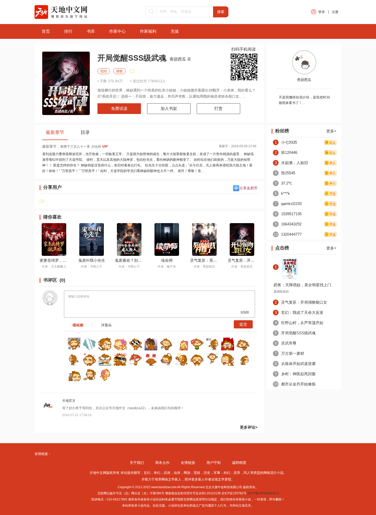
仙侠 (177, 473)
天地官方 (68, 401)
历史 (207, 473)
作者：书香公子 (91, 266)
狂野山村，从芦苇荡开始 (299, 323)
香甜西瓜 (178, 59)
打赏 (218, 108)
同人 (247, 473)
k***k (282, 193)
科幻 (227, 473)
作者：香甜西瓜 (204, 266)
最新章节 (55, 132)
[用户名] (48, 413)
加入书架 (169, 108)
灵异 (237, 473)
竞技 (197, 473)
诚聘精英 (239, 463)
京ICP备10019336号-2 (263, 493)
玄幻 (147, 473)
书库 (91, 31)
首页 (46, 31)
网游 (187, 473)
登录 (321, 12)
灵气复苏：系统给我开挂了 (213, 260)
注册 (335, 12)
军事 (217, 473)
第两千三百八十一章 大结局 (84, 146)
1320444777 (288, 234)
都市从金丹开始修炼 (295, 384)
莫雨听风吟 (281, 291)
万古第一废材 (289, 353)
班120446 (286, 152)
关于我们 (137, 463)
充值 (175, 31)
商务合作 (162, 463)
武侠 (167, 473)
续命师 (167, 260)
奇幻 (157, 473)
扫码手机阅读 (243, 49)
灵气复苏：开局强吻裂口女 (251, 260)
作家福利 (148, 31)
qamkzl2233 (288, 203)
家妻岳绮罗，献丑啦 (57, 260)
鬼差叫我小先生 (91, 260)
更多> (331, 131)
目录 (85, 132)
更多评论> (249, 427)
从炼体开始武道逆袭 (295, 363)
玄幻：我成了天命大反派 (299, 312)
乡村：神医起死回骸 (295, 374)
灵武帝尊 (285, 343)
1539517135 (288, 214)
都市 (137, 473)
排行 (68, 31)
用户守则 (213, 463)
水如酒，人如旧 (291, 163)
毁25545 (285, 173)
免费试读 (119, 108)
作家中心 (117, 31)
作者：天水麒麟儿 (54, 266)
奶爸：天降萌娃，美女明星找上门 (302, 285)
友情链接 (188, 463)
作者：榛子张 (167, 266)
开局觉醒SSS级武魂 (295, 333)
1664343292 (288, 224)
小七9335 (286, 142)
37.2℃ (283, 183)
